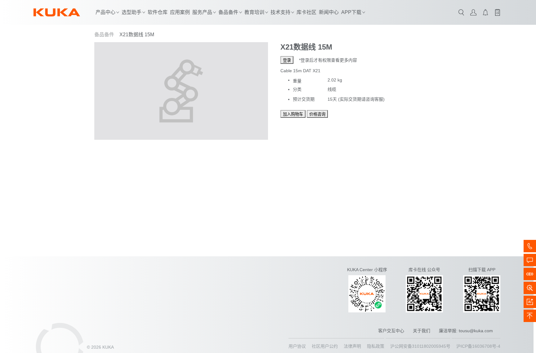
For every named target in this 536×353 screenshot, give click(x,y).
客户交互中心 (391, 330)
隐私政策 (375, 346)
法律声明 (352, 346)
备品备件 (104, 34)
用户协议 (297, 346)
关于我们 (421, 330)
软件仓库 (158, 12)
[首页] (57, 12)
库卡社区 (306, 12)
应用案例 (180, 12)
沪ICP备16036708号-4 (478, 346)
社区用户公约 (325, 346)
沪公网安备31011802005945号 (420, 346)
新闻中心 (329, 12)
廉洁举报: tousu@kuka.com (466, 330)
